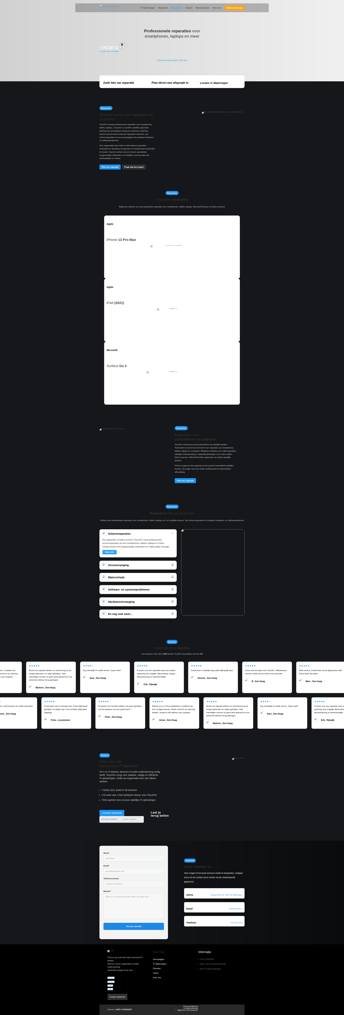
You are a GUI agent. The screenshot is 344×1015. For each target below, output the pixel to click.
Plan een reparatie (110, 167)
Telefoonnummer (111, 878)
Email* (106, 866)
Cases (188, 8)
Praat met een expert (134, 167)
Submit (140, 819)
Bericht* (107, 891)
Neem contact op (234, 8)
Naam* (106, 853)
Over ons (217, 8)
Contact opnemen (112, 812)
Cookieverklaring (191, 1008)
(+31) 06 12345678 (109, 819)
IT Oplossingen (148, 8)
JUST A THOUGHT (123, 1009)
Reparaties (176, 8)
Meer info (109, 552)
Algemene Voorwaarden (187, 1010)
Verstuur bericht (133, 926)
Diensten (162, 8)
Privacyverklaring (190, 1006)
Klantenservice (202, 8)
